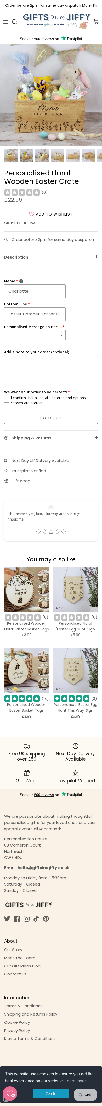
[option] (51, 95)
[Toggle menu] (6, 22)
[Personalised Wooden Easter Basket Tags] (26, 670)
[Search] (17, 22)
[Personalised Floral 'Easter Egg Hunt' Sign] (75, 589)
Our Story (13, 949)
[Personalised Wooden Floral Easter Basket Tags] (26, 589)
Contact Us (15, 974)
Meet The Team (19, 957)
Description (16, 257)
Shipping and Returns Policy (30, 1014)
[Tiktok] (36, 919)
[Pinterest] (46, 919)
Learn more (75, 1081)
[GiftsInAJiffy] (56, 22)
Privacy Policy (17, 1030)
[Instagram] (27, 919)
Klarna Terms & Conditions (30, 1038)
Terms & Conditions (23, 1006)
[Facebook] (17, 919)
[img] (22, 192)
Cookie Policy (17, 1022)
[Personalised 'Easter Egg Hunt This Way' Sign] (75, 670)
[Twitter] (7, 919)
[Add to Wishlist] (42, 573)
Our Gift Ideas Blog (22, 966)
